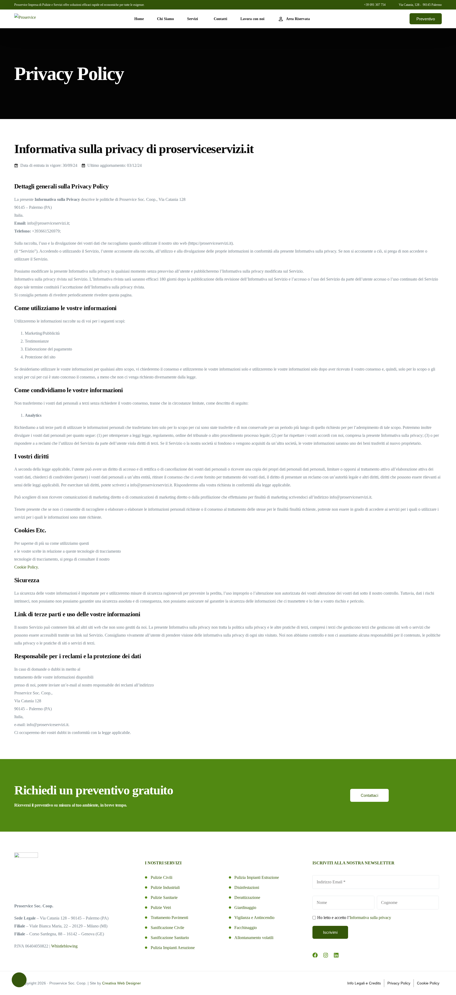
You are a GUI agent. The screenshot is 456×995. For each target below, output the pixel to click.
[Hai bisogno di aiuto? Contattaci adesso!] (19, 980)
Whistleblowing (64, 946)
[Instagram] (325, 955)
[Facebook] (315, 955)
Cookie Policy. (26, 567)
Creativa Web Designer (121, 983)
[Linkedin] (336, 955)
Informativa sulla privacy (370, 917)
